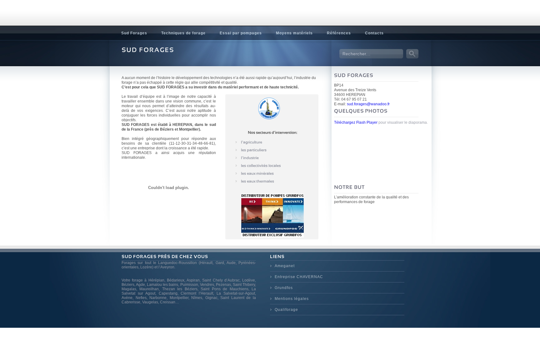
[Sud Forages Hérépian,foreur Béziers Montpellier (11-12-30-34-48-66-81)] (155, 21)
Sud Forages (134, 33)
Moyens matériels (294, 33)
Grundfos (284, 288)
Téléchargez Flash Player (356, 122)
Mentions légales (292, 299)
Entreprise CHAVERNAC (299, 277)
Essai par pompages (241, 33)
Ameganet (285, 266)
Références (339, 33)
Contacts (374, 33)
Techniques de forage (183, 33)
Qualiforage (286, 309)
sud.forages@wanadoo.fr (368, 104)
